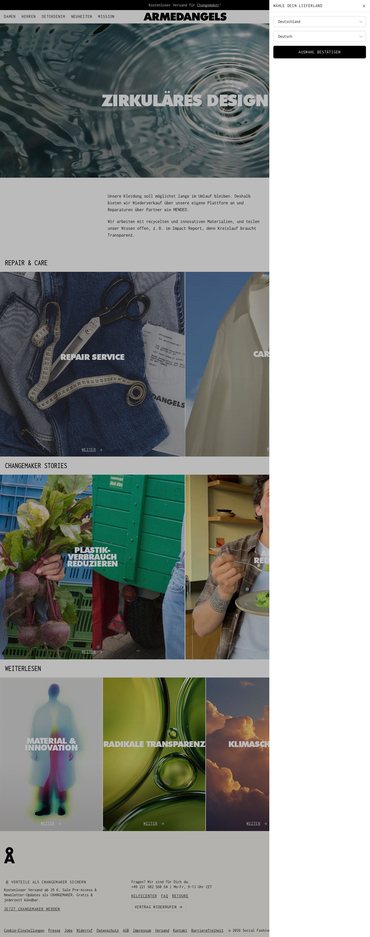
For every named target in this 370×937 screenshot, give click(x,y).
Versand (162, 930)
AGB (126, 930)
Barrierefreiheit (207, 930)
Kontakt (180, 930)
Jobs (68, 930)
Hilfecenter (15, 15)
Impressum (142, 930)
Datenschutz (108, 930)
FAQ (32, 15)
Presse (54, 930)
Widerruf (85, 930)
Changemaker (208, 5)
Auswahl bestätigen (320, 52)
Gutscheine (48, 15)
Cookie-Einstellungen (24, 930)
